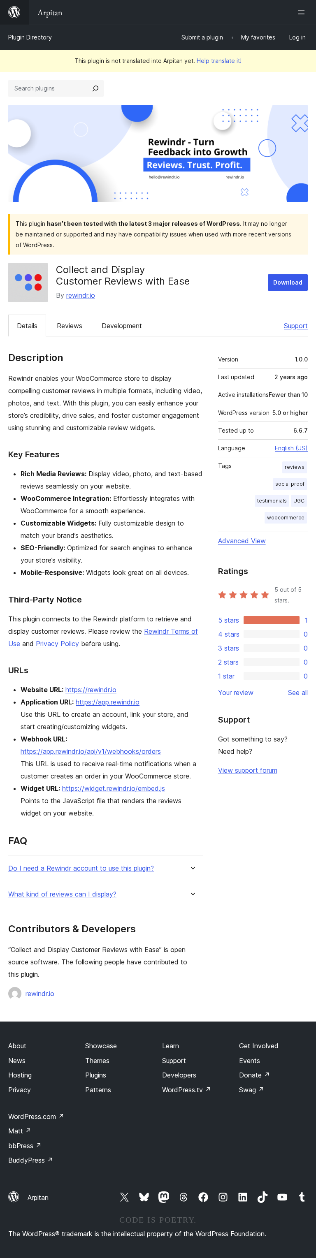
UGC (298, 501)
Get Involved (259, 1046)
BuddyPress (30, 1160)
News (17, 1060)
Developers (179, 1075)
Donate (254, 1075)
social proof (289, 484)
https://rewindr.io (90, 690)
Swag (251, 1090)
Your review (235, 692)
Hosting (20, 1075)
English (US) (291, 448)
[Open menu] (303, 12)
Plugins (95, 1075)
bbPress (25, 1146)
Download (287, 282)
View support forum (247, 770)
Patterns (98, 1090)
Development (122, 326)
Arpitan (38, 1197)
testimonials (272, 501)
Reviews (69, 326)
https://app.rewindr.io (107, 702)
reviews (294, 467)
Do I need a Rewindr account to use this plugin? (81, 868)
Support (296, 326)
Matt (19, 1131)
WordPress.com (36, 1116)
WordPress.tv (186, 1090)
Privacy (19, 1090)
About (17, 1046)
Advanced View (242, 541)
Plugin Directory (30, 37)
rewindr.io (80, 295)
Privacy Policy (57, 643)
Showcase (101, 1046)
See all (298, 692)
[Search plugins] (95, 88)
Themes (97, 1060)
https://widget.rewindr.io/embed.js (113, 788)
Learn (170, 1046)
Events (249, 1060)
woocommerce (285, 517)
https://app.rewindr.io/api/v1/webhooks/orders (91, 751)
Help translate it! (219, 60)
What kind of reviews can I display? (62, 894)
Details (27, 326)
